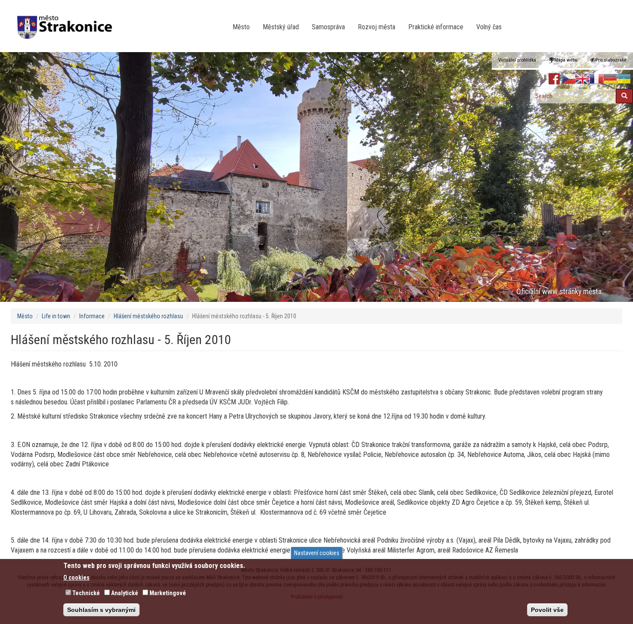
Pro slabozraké (611, 60)
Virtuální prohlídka (517, 60)
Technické (86, 592)
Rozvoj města (376, 27)
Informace (92, 316)
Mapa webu (565, 60)
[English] (583, 79)
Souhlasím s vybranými (101, 609)
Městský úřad (281, 27)
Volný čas (489, 27)
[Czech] (569, 79)
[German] (610, 79)
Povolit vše (547, 609)
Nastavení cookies (316, 552)
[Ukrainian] (624, 79)
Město (241, 27)
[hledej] (624, 96)
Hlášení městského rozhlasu (148, 316)
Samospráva (328, 27)
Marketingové (167, 592)
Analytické (124, 592)
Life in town (56, 316)
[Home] (67, 21)
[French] (596, 79)
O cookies (76, 577)
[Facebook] (554, 79)
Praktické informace (435, 27)
